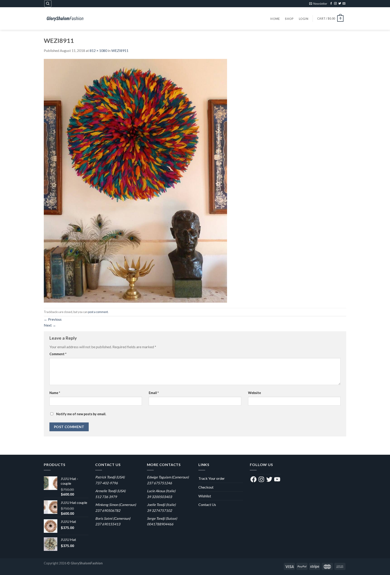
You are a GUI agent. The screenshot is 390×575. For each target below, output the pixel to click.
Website (254, 393)
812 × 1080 (98, 50)
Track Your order (211, 478)
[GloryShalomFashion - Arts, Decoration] (66, 18)
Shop (289, 19)
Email (154, 393)
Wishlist (204, 496)
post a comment (98, 312)
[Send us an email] (344, 3)
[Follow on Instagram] (335, 3)
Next (50, 325)
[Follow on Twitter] (339, 3)
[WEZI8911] (135, 180)
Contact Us (207, 504)
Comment (57, 354)
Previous (53, 319)
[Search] (48, 3)
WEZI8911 (119, 50)
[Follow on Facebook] (331, 3)
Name (54, 393)
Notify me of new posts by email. (81, 414)
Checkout (206, 487)
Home (275, 19)
